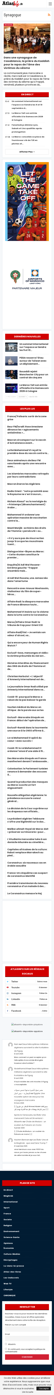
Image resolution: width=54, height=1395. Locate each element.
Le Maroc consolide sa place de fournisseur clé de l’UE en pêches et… (28, 140)
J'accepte (44, 1388)
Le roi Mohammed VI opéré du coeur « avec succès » (24, 739)
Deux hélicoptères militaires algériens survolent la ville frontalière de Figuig (31, 1047)
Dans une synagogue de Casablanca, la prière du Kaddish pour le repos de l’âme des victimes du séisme (26, 63)
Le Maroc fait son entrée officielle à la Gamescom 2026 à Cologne (27, 116)
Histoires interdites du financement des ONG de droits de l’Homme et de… (28, 666)
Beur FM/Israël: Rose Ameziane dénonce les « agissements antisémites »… (25, 429)
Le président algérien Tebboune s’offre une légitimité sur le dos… (26, 820)
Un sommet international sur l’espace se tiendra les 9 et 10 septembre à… (27, 105)
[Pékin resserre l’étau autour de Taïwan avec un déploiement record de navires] (11, 360)
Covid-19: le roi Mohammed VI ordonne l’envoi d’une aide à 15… (25, 750)
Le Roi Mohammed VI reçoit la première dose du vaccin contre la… (28, 452)
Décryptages (10, 1260)
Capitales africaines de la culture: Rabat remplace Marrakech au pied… (27, 852)
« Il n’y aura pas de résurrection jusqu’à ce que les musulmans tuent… (25, 541)
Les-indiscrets (11, 1277)
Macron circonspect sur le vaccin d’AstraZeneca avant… (26, 441)
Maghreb (8, 1195)
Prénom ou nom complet (15, 1325)
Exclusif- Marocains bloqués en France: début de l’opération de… (26, 719)
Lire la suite (27, 1392)
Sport (7, 1207)
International (11, 1201)
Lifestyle (8, 1289)
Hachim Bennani (21, 1139)
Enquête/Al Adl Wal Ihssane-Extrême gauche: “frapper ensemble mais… (24, 567)
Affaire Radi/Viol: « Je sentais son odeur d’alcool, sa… (26, 634)
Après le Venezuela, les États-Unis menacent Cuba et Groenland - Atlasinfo (30, 1118)
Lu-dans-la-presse (14, 1266)
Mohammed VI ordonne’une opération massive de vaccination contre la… (27, 517)
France (7, 1213)
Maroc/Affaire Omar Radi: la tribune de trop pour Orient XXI (25, 624)
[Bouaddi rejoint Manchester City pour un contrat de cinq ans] (11, 374)
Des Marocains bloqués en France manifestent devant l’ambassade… (28, 760)
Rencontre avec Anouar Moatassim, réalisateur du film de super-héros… (28, 591)
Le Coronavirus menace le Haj (24, 893)
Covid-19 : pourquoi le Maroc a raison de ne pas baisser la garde (26, 698)
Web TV (7, 1283)
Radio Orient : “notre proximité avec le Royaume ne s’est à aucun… (27, 493)
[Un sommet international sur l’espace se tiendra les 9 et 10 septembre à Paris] (11, 347)
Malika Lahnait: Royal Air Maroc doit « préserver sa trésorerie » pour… (27, 830)
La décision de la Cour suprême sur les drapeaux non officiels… (27, 810)
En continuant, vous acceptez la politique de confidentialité (25, 1350)
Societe (8, 1219)
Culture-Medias (12, 1254)
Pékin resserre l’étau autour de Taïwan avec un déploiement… (33, 360)
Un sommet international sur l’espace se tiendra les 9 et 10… (33, 347)
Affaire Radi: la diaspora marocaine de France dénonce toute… (28, 603)
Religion (8, 25)
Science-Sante (11, 1237)
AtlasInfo (12, 1344)
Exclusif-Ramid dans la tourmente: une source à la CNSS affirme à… (27, 729)
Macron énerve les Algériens (23, 483)
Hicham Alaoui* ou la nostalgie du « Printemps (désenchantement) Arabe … (27, 504)
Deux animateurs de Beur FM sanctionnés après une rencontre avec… (26, 463)
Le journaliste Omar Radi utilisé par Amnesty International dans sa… (27, 688)
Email (7, 1334)
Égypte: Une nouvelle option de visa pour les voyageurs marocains (29, 1097)
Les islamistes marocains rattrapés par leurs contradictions (28, 475)
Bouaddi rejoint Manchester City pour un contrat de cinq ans (33, 374)
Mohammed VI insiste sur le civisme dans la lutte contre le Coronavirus (28, 613)
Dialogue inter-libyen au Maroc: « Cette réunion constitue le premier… (25, 554)
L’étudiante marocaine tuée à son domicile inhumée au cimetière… (27, 841)
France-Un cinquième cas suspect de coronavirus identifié (27, 874)
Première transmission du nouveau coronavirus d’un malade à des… (27, 885)
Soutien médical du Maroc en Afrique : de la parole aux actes (25, 709)
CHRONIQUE (9, 1295)
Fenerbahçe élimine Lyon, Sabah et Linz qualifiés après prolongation (27, 128)
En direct (8, 1190)
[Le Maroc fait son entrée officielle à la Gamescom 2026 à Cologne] (11, 388)
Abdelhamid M (21, 1068)
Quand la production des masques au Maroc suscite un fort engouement (27, 784)
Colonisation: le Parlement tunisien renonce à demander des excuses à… (27, 771)
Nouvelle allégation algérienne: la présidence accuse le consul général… (27, 798)
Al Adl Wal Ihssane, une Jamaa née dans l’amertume (27, 580)
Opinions (8, 1243)
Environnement (11, 1231)
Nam (16, 1044)
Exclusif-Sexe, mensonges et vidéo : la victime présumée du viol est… (28, 654)
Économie (9, 1248)
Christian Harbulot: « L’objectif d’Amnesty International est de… (26, 678)
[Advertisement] (27, 931)
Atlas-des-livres (12, 1271)
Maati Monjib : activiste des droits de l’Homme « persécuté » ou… (26, 529)
